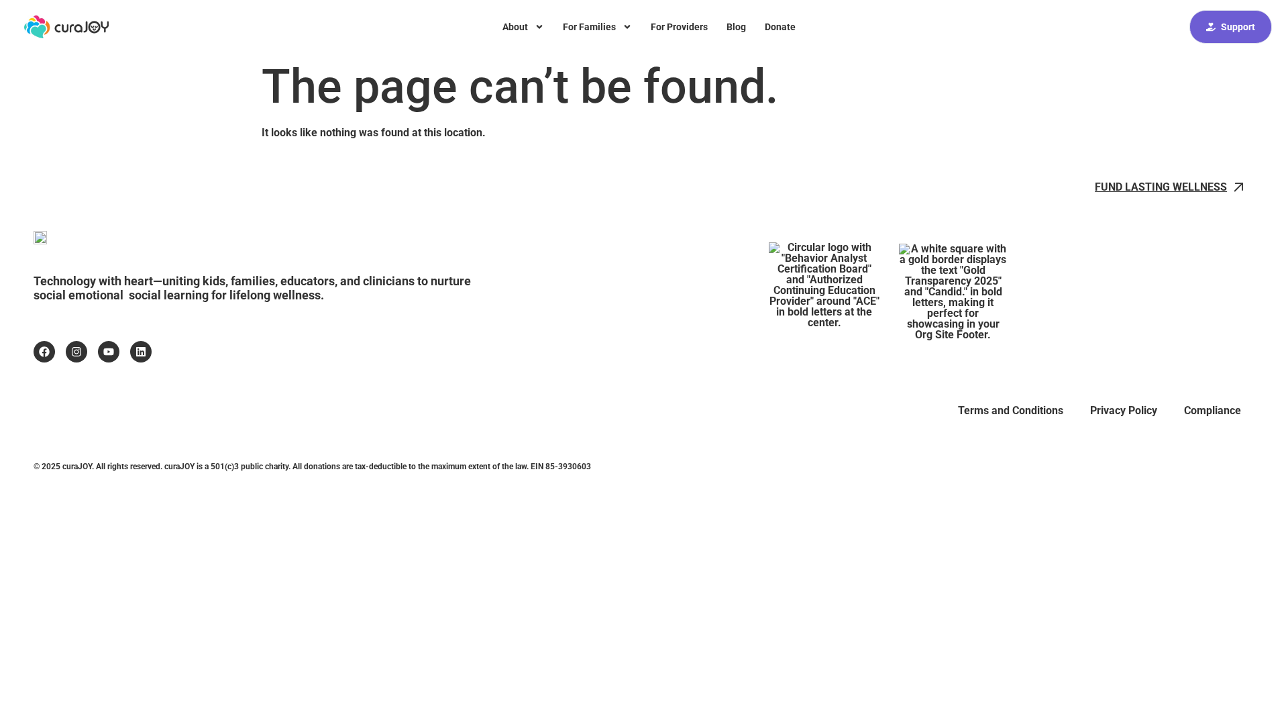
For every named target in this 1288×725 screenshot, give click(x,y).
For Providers (679, 26)
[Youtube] (108, 351)
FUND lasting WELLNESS (1161, 187)
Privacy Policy (1123, 410)
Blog (736, 26)
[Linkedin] (141, 351)
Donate (780, 26)
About (515, 26)
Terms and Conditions (1010, 410)
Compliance (1212, 410)
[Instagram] (76, 351)
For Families (589, 26)
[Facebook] (44, 351)
